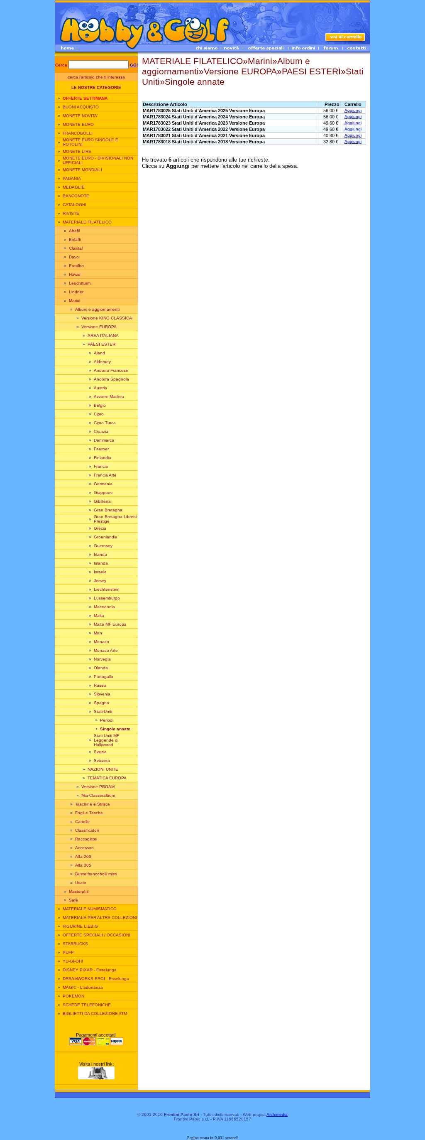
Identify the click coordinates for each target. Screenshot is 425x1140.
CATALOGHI (74, 204)
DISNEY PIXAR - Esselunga (90, 970)
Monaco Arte (106, 650)
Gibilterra (102, 501)
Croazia (101, 431)
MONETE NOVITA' (80, 115)
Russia (100, 685)
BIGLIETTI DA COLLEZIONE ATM (95, 1013)
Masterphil (78, 891)
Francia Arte (105, 475)
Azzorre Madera (109, 396)
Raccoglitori (86, 839)
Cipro (99, 414)
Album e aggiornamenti (97, 309)
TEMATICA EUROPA (107, 778)
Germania (103, 484)
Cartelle (82, 821)
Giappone (103, 492)
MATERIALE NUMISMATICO (90, 909)
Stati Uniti (103, 711)
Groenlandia (105, 537)
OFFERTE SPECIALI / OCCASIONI (96, 935)
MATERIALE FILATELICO (87, 222)
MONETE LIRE (77, 151)
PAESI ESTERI (102, 344)
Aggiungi (352, 110)
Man (98, 633)
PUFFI (69, 952)
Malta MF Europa (110, 624)
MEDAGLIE (74, 187)
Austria (100, 388)
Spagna (101, 702)
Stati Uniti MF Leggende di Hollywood (106, 740)
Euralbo (76, 265)
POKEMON (73, 996)
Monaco (101, 641)
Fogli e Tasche (89, 813)
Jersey (100, 580)
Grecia (100, 528)
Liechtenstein (107, 589)
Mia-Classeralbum (98, 795)
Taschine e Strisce (92, 804)
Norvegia (102, 659)
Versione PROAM (98, 786)
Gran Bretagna (108, 510)
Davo (74, 257)
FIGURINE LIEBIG (80, 926)
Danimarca (104, 440)
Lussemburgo (107, 598)
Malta (99, 615)
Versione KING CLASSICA (106, 318)
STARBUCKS (75, 943)
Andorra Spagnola (111, 379)
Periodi (106, 720)
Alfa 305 (83, 865)
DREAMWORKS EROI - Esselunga (96, 978)
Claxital (76, 248)
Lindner (76, 292)
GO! (134, 65)
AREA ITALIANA (103, 335)
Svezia (100, 751)
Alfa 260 (83, 856)
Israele (100, 572)
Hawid (75, 274)
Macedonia (104, 606)
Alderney (102, 361)
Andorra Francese (111, 370)
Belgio (100, 405)
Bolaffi (75, 239)
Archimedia (277, 1114)
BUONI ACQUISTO (81, 107)
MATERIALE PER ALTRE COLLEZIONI (100, 917)
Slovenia (102, 694)
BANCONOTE (76, 196)
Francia (101, 466)
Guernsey (103, 545)
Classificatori (87, 830)
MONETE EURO (78, 124)
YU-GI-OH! (73, 961)
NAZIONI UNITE (103, 769)
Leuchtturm (79, 283)
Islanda (101, 563)
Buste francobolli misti (96, 874)
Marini (74, 300)
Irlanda (100, 554)
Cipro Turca (105, 422)
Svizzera (102, 760)
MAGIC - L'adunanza (83, 987)
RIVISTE (71, 213)
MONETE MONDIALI (82, 169)
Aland (99, 353)
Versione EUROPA (99, 326)
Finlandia (102, 457)
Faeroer (101, 449)
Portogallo (103, 676)
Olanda (101, 668)
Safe (73, 900)
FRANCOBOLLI (78, 133)
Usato (80, 882)
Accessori (84, 847)
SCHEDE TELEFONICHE (87, 1004)
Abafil (74, 230)
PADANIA (72, 178)
